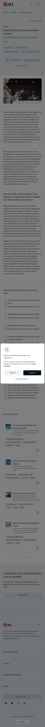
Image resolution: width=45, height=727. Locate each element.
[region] (22, 363)
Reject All (13, 373)
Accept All (32, 373)
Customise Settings (22, 379)
